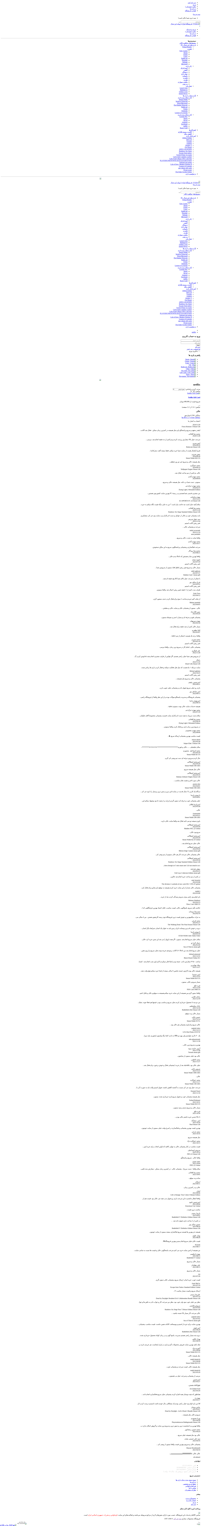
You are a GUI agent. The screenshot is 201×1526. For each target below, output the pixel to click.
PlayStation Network (181, 105)
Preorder (185, 60)
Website (185, 62)
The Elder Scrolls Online (183, 172)
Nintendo (184, 111)
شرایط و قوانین (190, 1486)
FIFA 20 (189, 140)
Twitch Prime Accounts (184, 155)
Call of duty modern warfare (182, 157)
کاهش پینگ (188, 134)
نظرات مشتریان (190, 1490)
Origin (185, 54)
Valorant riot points (185, 162)
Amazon (185, 122)
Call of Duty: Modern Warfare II (181, 164)
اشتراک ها (192, 130)
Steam (186, 53)
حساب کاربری (191, 1500)
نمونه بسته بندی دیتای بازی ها (186, 1480)
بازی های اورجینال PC (188, 45)
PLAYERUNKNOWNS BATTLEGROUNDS (176, 160)
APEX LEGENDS (185, 149)
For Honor (188, 147)
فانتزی (185, 78)
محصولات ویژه (191, 1498)
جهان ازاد (184, 74)
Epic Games (184, 51)
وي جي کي (177, 1519)
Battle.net (184, 58)
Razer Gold (184, 128)
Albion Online (187, 138)
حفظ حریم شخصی (189, 1484)
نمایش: (197, 391)
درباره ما (193, 9)
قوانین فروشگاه (190, 11)
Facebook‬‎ (184, 124)
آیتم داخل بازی (191, 136)
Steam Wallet (183, 99)
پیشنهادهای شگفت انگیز (187, 43)
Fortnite (189, 142)
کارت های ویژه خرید (185, 115)
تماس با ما (192, 1488)
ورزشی (185, 84)
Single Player (183, 93)
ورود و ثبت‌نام (191, 29)
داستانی (185, 76)
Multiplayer (184, 90)
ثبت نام (197, 347)
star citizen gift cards (185, 168)
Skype (185, 120)
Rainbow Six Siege (185, 151)
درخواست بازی (191, 174)
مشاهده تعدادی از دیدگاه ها (191, 417)
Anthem (189, 143)
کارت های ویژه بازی (185, 97)
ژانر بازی (189, 66)
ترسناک (185, 72)
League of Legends (181, 113)
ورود (194, 5)
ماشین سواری (183, 82)
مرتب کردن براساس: (192, 389)
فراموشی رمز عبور (193, 349)
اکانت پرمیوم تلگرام (185, 132)
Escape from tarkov (185, 153)
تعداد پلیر (189, 86)
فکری (186, 80)
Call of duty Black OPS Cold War (180, 159)
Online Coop (183, 92)
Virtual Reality (187, 47)
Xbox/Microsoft (182, 103)
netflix (185, 126)
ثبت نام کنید (192, 3)
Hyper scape (188, 170)
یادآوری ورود (193, 351)
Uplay (186, 56)
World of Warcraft (182, 101)
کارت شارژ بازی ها (189, 95)
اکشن (186, 70)
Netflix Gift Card (194, 397)
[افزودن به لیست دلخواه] (199, 405)
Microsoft (184, 64)
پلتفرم (189, 49)
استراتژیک (184, 68)
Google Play (183, 117)
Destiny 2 (188, 145)
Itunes (186, 118)
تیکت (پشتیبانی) (190, 7)
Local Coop (184, 88)
